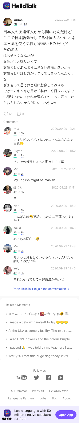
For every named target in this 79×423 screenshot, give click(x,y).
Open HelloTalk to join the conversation (39, 288)
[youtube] (21, 377)
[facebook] (48, 377)
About (67, 398)
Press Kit (38, 391)
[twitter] (36, 377)
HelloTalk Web (58, 391)
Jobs (43, 398)
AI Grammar (19, 391)
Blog (54, 398)
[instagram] (60, 377)
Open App (66, 414)
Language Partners (21, 398)
